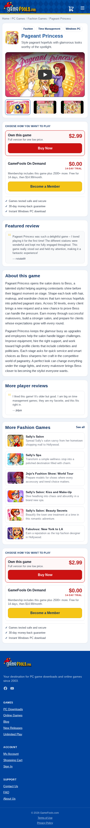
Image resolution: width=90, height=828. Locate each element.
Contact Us (10, 786)
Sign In (8, 766)
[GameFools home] (19, 7)
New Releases (12, 728)
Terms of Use (45, 817)
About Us (9, 798)
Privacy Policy (45, 822)
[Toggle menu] (82, 8)
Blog (6, 721)
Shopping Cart (12, 760)
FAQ (6, 792)
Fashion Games (37, 18)
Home (5, 18)
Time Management (49, 28)
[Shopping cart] (71, 9)
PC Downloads (13, 709)
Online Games (12, 715)
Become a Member (45, 613)
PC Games (18, 18)
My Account (11, 753)
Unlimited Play (12, 734)
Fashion (28, 28)
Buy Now (45, 575)
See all (80, 427)
